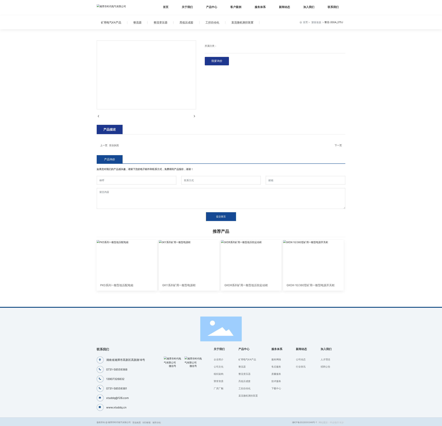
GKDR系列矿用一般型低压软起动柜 (246, 285)
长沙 (341, 422)
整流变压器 (160, 22)
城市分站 (156, 422)
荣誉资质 (316, 22)
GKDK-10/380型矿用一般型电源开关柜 (311, 285)
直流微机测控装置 (242, 22)
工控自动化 (212, 22)
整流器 (137, 22)
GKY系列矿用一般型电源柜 (179, 285)
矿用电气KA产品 (111, 22)
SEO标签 (146, 422)
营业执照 (114, 145)
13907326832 (115, 379)
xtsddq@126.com (117, 398)
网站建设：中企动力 (329, 422)
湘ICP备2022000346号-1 (304, 422)
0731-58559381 (116, 388)
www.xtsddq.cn (116, 407)
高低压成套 (186, 22)
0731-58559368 (116, 369)
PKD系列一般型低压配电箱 (116, 285)
